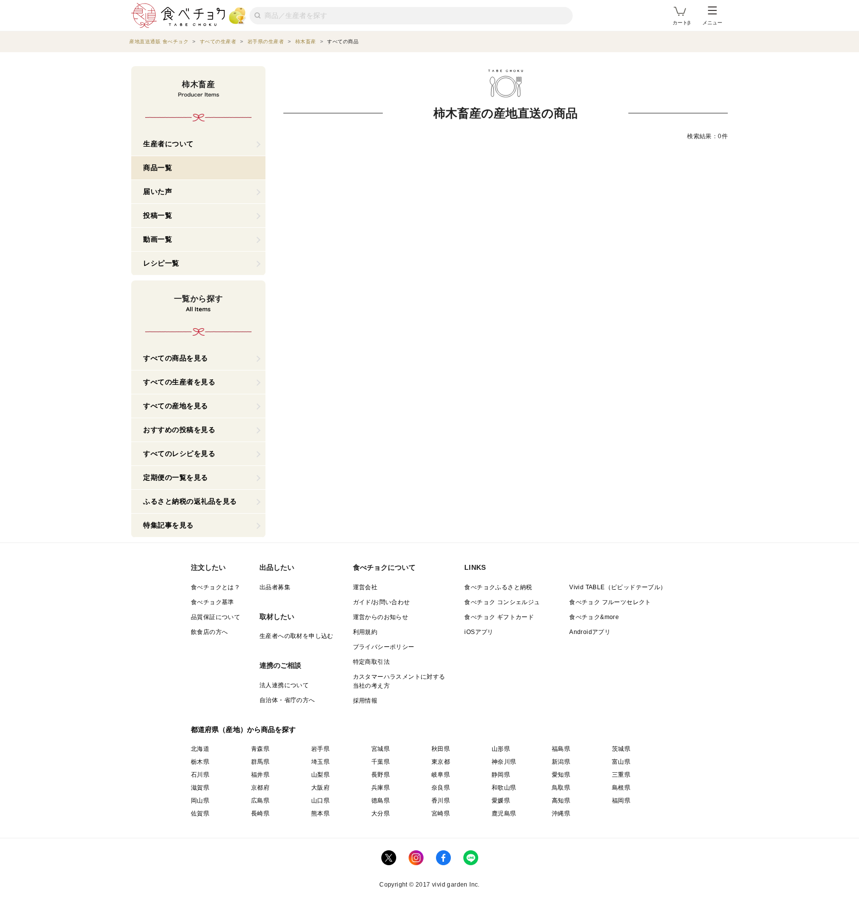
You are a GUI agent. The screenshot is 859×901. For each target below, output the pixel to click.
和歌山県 (504, 787)
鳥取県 (561, 787)
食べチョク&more (594, 617)
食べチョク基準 (212, 602)
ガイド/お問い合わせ (381, 602)
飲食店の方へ (209, 632)
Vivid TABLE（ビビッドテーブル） (617, 587)
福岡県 (621, 800)
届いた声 (157, 191)
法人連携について (284, 685)
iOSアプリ (478, 632)
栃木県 (200, 761)
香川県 (440, 800)
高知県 (561, 800)
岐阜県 (440, 774)
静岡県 (501, 774)
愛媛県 (501, 800)
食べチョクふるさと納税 (498, 587)
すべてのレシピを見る (179, 453)
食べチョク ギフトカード (499, 617)
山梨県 (320, 774)
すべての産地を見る (175, 406)
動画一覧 (157, 239)
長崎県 (260, 813)
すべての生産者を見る (179, 382)
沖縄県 (561, 813)
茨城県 (621, 748)
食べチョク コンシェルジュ (502, 602)
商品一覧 (157, 168)
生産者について (168, 144)
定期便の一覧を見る (175, 477)
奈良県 (440, 787)
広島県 (260, 800)
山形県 (501, 748)
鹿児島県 (504, 813)
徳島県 (380, 800)
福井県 (260, 774)
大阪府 (320, 787)
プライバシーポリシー (384, 646)
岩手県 (320, 748)
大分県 (380, 813)
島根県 (621, 787)
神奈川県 (504, 761)
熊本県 (320, 813)
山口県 (320, 800)
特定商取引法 (371, 661)
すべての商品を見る (175, 358)
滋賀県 (200, 787)
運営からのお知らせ (381, 617)
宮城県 (380, 748)
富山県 (621, 761)
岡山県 (200, 800)
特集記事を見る (168, 525)
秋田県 (440, 748)
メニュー (712, 22)
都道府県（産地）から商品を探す (243, 729)
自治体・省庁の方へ (287, 700)
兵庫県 (380, 787)
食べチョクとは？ (215, 587)
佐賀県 (200, 813)
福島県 (561, 748)
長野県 (380, 774)
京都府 (260, 787)
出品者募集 (274, 587)
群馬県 (260, 761)
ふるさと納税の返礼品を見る (190, 501)
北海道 (200, 748)
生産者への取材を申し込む (296, 635)
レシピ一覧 (161, 263)
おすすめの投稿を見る (179, 430)
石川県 (200, 774)
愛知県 (561, 774)
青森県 (260, 748)
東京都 (440, 761)
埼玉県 (320, 761)
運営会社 (365, 587)
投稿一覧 (157, 215)
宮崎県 (440, 813)
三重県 (621, 774)
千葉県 (380, 761)
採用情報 (365, 700)
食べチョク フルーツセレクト (610, 602)
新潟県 (561, 761)
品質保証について (215, 617)
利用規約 (365, 632)
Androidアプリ (589, 632)
